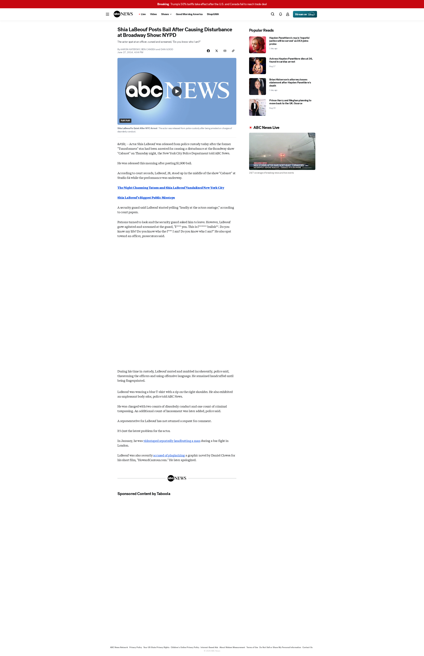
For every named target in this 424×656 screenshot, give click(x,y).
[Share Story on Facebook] (208, 51)
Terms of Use (252, 647)
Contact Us (307, 647)
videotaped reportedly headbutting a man (171, 440)
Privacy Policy (135, 647)
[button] (107, 14)
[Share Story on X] (216, 51)
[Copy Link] (233, 51)
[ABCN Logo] (123, 14)
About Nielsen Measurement (232, 647)
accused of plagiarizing (169, 455)
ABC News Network (119, 647)
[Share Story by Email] (225, 51)
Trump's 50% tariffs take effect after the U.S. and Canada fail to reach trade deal (212, 4)
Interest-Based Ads (209, 647)
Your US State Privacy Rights (156, 647)
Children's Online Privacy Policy (185, 647)
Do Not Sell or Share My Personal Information (280, 647)
